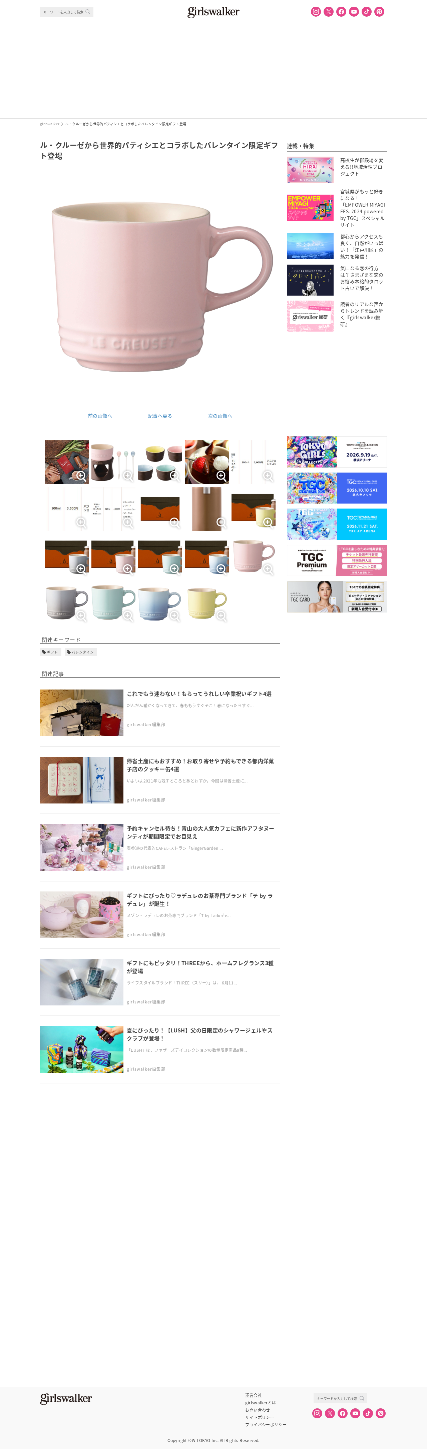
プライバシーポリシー (266, 1425)
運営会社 (253, 1395)
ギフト (52, 652)
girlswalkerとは (260, 1403)
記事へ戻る (160, 415)
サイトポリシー (259, 1417)
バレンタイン (83, 652)
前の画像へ (100, 415)
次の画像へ (220, 415)
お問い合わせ (257, 1410)
